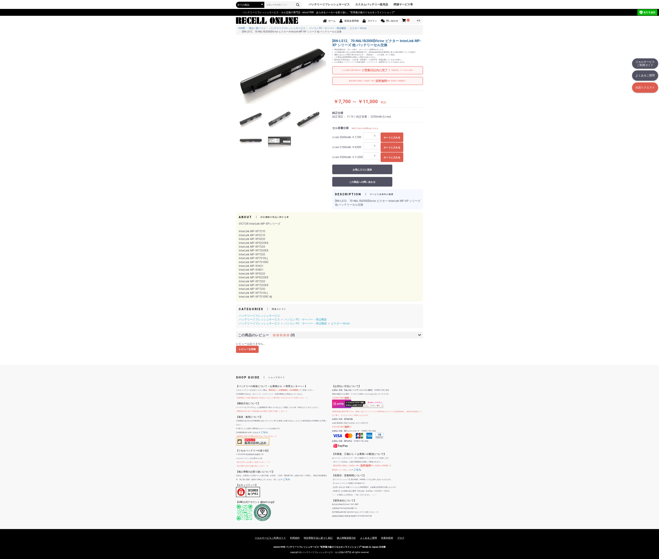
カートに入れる (392, 137)
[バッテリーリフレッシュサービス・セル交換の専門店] (267, 20)
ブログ (400, 538)
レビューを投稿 (247, 349)
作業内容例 (387, 538)
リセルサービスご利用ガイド (645, 63)
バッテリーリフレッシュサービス (329, 4)
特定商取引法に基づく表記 (318, 538)
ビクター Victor (340, 323)
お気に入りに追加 (362, 169)
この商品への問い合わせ (362, 182)
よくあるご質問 (645, 75)
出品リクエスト (645, 87)
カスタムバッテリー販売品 (371, 4)
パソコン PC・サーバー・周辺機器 (305, 319)
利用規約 (295, 538)
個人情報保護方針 (346, 538)
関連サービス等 (403, 4)
